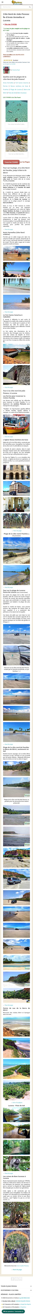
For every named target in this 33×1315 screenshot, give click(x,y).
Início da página (17, 1102)
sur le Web (12, 64)
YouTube (16, 1279)
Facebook (12, 1279)
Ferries (5, 86)
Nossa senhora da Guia (19, 86)
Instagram (20, 1279)
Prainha (5, 89)
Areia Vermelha (8, 83)
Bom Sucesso (22, 93)
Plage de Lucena (16, 89)
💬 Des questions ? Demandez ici (13, 1311)
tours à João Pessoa (22, 1266)
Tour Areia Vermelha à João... (16, 124)
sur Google (6, 64)
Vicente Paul (16, 70)
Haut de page (9, 229)
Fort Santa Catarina (22, 83)
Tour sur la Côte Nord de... (16, 154)
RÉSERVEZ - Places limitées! (11, 1294)
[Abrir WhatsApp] (28, 1310)
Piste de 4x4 (12, 93)
